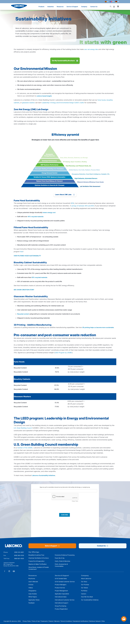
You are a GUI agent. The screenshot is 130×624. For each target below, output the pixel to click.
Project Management (61, 591)
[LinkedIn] (9, 571)
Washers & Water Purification (37, 564)
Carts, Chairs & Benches (62, 561)
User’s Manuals (33, 581)
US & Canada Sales (61, 578)
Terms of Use (36, 621)
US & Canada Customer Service (65, 581)
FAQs (103, 621)
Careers (83, 594)
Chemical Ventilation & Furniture (38, 558)
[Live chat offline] (123, 621)
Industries (50, 6)
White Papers (32, 597)
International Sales (61, 597)
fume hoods (102, 100)
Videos (30, 588)
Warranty (57, 621)
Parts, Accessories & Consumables (61, 565)
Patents (51, 621)
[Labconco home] (14, 545)
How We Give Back (87, 597)
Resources (60, 6)
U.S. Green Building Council (23, 428)
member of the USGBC (25, 448)
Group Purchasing (60, 606)
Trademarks (44, 621)
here (21, 251)
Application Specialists (62, 594)
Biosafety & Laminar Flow (36, 555)
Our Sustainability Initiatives (90, 600)
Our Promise (85, 584)
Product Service (60, 588)
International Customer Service (64, 600)
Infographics (32, 591)
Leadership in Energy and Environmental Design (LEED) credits (63, 103)
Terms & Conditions (66, 621)
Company (84, 6)
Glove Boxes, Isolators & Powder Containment (38, 568)
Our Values (84, 588)
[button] (114, 6)
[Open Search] (110, 6)
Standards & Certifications (80, 621)
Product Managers (60, 584)
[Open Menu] (3, 6)
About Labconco (86, 578)
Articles (30, 584)
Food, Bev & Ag (59, 558)
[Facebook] (5, 571)
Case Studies (32, 594)
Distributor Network (95, 621)
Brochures (31, 578)
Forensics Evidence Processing (64, 555)
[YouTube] (14, 571)
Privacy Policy (27, 621)
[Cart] (118, 6)
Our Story (84, 581)
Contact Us (93, 6)
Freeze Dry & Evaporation (36, 561)
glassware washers (28, 103)
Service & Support (72, 6)
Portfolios (84, 591)
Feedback (31, 603)
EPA (72, 203)
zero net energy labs (91, 49)
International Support (61, 603)
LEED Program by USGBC (63, 352)
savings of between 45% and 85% (82, 206)
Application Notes (34, 600)
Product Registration (61, 609)
